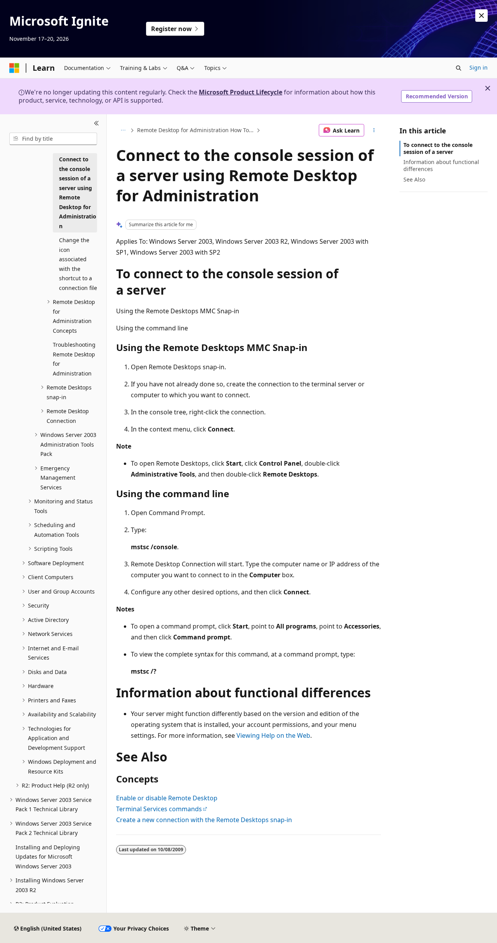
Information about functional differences (441, 165)
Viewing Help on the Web (273, 735)
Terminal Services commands (159, 809)
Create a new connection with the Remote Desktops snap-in (204, 820)
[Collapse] (96, 123)
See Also (414, 179)
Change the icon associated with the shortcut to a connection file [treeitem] (78, 264)
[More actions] (374, 130)
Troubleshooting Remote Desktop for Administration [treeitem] (74, 359)
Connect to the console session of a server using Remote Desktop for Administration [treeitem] (77, 192)
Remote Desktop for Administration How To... (195, 130)
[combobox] (53, 139)
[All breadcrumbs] (123, 130)
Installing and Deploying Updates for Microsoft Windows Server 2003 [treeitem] (48, 856)
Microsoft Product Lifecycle (240, 92)
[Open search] (458, 68)
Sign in (478, 67)
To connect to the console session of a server (438, 148)
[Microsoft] (14, 68)
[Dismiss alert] (481, 15)
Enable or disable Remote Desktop (166, 798)
